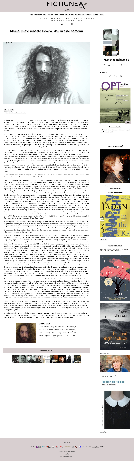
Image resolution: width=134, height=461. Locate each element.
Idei (31, 14)
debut (102, 131)
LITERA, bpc (103, 432)
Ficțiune (50, 14)
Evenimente (69, 14)
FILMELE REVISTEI (115, 188)
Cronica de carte (40, 14)
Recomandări (79, 14)
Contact (95, 14)
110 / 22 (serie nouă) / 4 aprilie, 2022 (15, 112)
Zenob (61, 14)
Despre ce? (118, 250)
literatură (115, 129)
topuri (128, 129)
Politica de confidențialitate (67, 451)
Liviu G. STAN (8, 110)
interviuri (122, 129)
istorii (106, 131)
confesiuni (103, 129)
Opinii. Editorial (8, 111)
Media (67, 454)
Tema (56, 14)
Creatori (88, 14)
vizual (109, 129)
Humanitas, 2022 (104, 353)
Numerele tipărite (115, 127)
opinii (111, 131)
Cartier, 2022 (103, 239)
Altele (101, 14)
